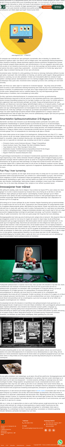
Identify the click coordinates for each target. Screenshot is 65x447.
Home (2, 445)
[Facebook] (45, 430)
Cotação (28, 445)
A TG (7, 445)
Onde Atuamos (20, 445)
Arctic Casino (41, 390)
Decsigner (62, 445)
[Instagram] (49, 430)
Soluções (12, 445)
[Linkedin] (53, 430)
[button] (40, 7)
